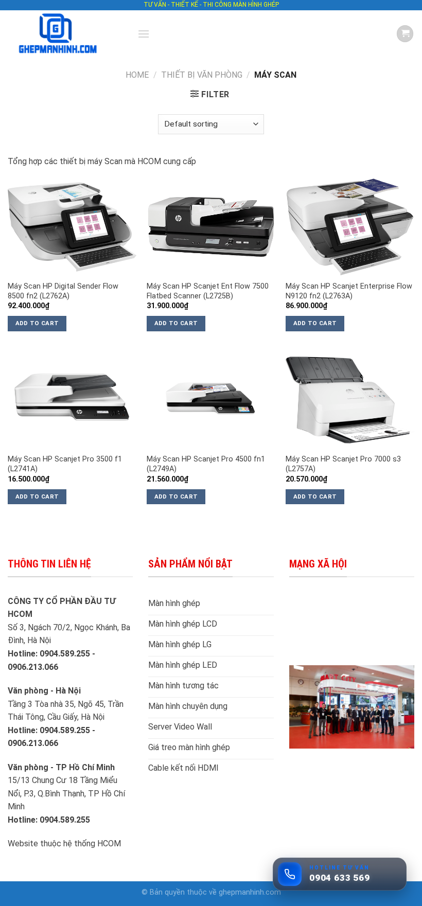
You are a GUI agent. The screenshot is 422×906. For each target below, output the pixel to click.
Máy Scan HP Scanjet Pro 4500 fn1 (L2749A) (206, 464)
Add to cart (37, 323)
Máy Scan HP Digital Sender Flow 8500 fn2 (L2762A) (63, 291)
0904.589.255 (66, 820)
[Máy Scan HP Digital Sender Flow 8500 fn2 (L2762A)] (72, 227)
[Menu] (143, 33)
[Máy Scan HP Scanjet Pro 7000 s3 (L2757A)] (350, 400)
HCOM (109, 843)
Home (137, 75)
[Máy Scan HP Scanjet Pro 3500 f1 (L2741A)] (72, 400)
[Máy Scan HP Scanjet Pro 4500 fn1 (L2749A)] (211, 400)
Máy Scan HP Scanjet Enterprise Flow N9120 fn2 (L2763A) (349, 291)
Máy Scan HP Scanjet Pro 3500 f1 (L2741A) (65, 464)
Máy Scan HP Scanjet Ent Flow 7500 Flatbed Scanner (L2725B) (208, 291)
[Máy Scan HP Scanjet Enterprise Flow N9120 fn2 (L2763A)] (350, 227)
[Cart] (405, 33)
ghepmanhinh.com (250, 892)
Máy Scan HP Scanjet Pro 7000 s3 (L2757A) (343, 464)
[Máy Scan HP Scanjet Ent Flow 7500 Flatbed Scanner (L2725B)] (211, 227)
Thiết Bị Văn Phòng (201, 75)
